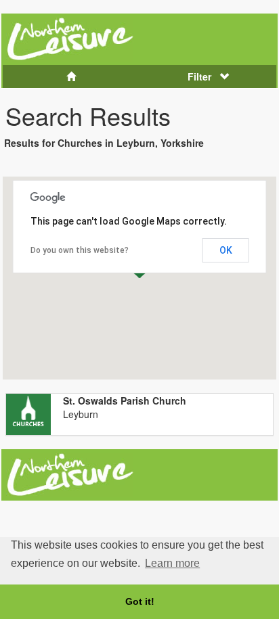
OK (225, 250)
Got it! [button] (139, 601)
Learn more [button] (172, 563)
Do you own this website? (79, 250)
